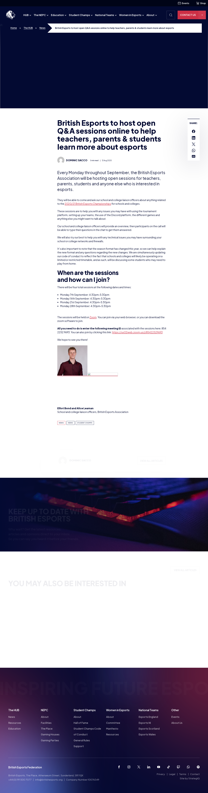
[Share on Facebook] (193, 131)
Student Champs (79, 15)
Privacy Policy (180, 525)
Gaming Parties (50, 740)
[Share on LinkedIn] (193, 138)
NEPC (44, 710)
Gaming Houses (50, 734)
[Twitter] (138, 767)
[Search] (171, 15)
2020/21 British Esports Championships (88, 203)
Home (13, 27)
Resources (14, 722)
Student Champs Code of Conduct (87, 731)
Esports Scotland (149, 728)
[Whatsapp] (188, 767)
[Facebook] (119, 767)
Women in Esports (130, 15)
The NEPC (40, 15)
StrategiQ (194, 778)
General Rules (82, 740)
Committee (113, 722)
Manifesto (112, 728)
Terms (182, 774)
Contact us (188, 14)
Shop (203, 3)
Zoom (93, 317)
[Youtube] (158, 767)
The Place (46, 728)
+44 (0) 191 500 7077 (20, 779)
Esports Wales (147, 734)
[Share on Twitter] (193, 144)
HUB (26, 15)
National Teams (104, 15)
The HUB (28, 27)
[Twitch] (178, 767)
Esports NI (145, 722)
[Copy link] (193, 156)
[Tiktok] (168, 767)
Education (57, 15)
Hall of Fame (81, 722)
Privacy (161, 774)
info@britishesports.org (49, 779)
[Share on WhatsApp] (193, 150)
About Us (176, 722)
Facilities (46, 722)
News (42, 27)
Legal (172, 774)
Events (185, 3)
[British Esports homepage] (10, 15)
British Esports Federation (25, 767)
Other (175, 710)
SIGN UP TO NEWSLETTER (126, 546)
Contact (195, 774)
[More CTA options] (202, 15)
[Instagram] (128, 767)
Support (79, 746)
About (150, 15)
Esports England (148, 716)
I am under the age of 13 (126, 526)
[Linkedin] (148, 767)
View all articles (151, 461)
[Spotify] (198, 767)
